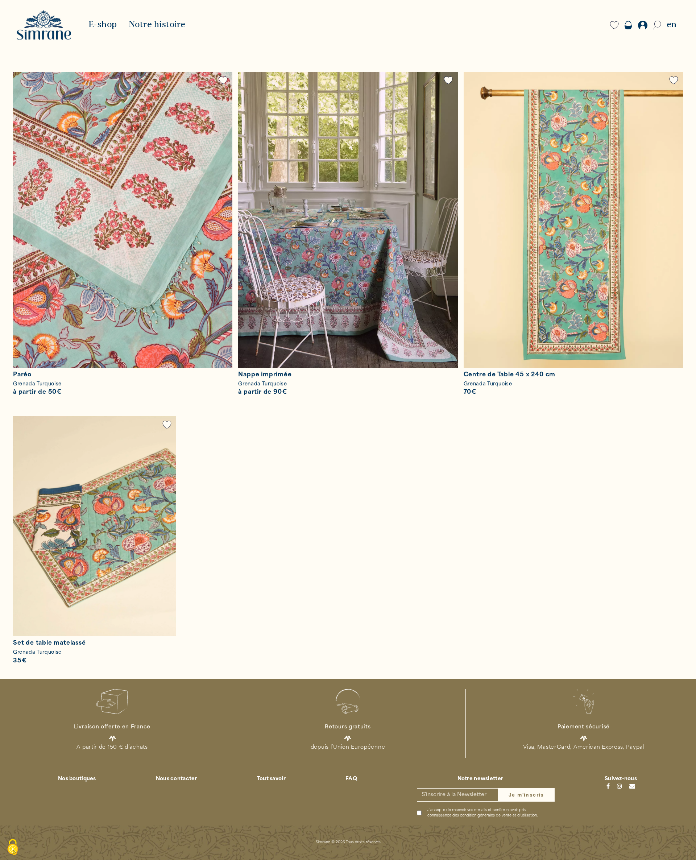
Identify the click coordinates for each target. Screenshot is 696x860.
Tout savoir (271, 779)
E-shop (102, 25)
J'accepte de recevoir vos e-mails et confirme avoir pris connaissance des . (482, 813)
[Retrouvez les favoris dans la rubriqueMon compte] (223, 80)
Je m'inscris (526, 795)
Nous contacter (176, 779)
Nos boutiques (77, 779)
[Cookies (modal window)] (12, 847)
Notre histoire (157, 25)
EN (671, 25)
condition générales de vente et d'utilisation (498, 816)
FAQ (351, 779)
